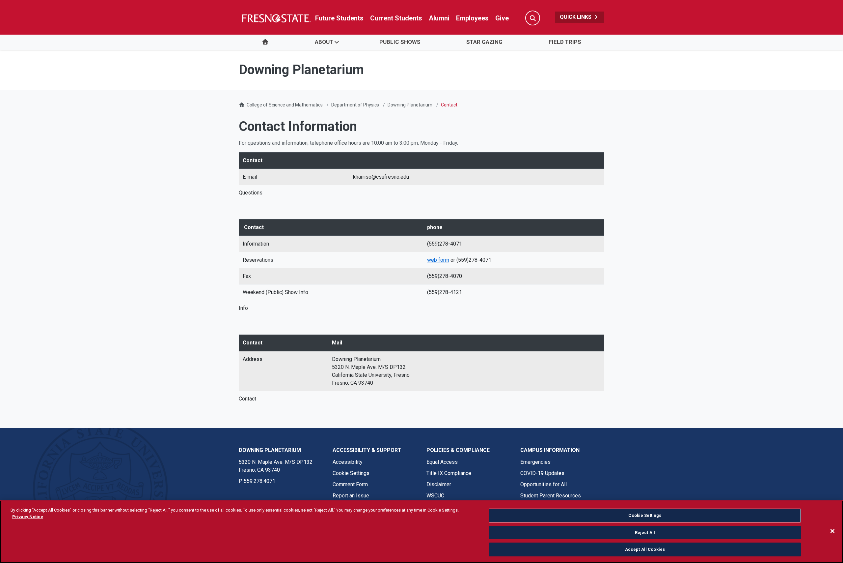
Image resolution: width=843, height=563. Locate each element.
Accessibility (348, 462)
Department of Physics (355, 104)
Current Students (396, 18)
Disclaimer (438, 484)
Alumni (439, 18)
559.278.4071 (259, 481)
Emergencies (535, 462)
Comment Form (350, 484)
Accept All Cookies (645, 549)
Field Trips (565, 42)
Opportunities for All (543, 484)
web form (438, 260)
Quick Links (576, 17)
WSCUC (435, 495)
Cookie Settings (351, 473)
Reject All (645, 532)
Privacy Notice (27, 516)
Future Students (339, 18)
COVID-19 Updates (542, 473)
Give (502, 18)
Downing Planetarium (410, 104)
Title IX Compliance (448, 473)
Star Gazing (484, 42)
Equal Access (442, 462)
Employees (472, 18)
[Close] (832, 531)
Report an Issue (351, 495)
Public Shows (400, 42)
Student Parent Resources (550, 495)
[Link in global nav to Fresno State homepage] (276, 18)
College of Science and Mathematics (285, 104)
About (324, 42)
